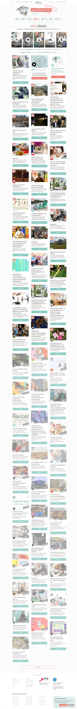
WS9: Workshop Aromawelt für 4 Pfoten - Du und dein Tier (58, 580)
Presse (13, 686)
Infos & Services (15, 679)
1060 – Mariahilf (29, 696)
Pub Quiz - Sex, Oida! (56, 437)
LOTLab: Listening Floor (19, 625)
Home (13, 2)
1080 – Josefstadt (29, 699)
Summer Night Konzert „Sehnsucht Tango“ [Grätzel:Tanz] (37, 100)
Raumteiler (55, 682)
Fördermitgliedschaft (16, 681)
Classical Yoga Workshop (20, 428)
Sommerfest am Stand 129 (57, 552)
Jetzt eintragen (58, 77)
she (14, 683)
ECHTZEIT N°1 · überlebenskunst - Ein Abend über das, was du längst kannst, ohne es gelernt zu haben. (57, 100)
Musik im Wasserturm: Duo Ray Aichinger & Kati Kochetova (58, 132)
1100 (54, 52)
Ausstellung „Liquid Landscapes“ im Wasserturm (18, 72)
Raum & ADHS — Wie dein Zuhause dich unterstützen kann (58, 374)
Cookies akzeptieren (63, 705)
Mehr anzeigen (38, 666)
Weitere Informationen (63, 702)
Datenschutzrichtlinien (30, 679)
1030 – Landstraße (15, 701)
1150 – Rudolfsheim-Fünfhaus (43, 701)
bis (37, 52)
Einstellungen (71, 705)
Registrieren (58, 2)
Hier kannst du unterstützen (39, 78)
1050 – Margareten (15, 704)
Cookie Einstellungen (29, 681)
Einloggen (63, 2)
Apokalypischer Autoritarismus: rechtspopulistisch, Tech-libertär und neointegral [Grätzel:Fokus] (20, 278)
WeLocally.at (14, 678)
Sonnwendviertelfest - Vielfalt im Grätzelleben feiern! (57, 638)
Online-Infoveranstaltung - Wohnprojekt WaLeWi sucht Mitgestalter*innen (39, 301)
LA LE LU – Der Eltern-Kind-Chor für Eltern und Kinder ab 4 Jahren (58, 163)
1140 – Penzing (42, 699)
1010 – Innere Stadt (15, 698)
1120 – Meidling (42, 696)
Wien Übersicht (15, 696)
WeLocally (45, 682)
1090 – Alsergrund (29, 701)
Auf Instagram (28, 684)
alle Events (28, 52)
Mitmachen (20, 82)
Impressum (28, 678)
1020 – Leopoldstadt (15, 699)
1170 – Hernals (42, 704)
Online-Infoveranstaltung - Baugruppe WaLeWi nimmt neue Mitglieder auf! (58, 194)
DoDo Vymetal (36, 69)
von (34, 52)
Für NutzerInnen (51, 2)
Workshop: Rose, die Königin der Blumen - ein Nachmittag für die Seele (57, 344)
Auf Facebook (28, 686)
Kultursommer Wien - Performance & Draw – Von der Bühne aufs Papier (39, 364)
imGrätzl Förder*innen (38, 675)
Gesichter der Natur (18, 455)
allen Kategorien (46, 52)
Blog (13, 688)
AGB (26, 683)
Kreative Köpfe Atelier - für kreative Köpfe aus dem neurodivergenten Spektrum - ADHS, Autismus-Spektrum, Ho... (58, 312)
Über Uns (14, 684)
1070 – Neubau (28, 698)
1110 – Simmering (29, 704)
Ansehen (20, 377)
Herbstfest (34, 242)
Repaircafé (53, 224)
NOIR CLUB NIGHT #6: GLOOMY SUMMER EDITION (37, 550)
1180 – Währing (55, 696)
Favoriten (34, 13)
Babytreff (15, 158)
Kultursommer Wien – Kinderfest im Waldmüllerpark (19, 398)
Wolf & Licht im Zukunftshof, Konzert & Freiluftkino (19, 483)
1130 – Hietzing (42, 698)
